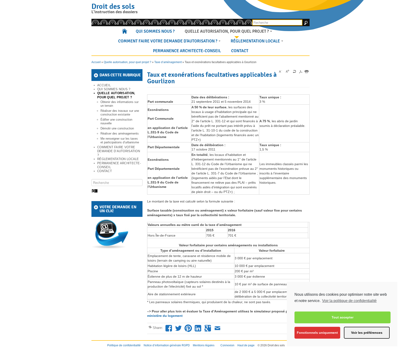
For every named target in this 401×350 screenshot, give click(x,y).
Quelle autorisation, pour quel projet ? (227, 31)
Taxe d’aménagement (168, 62)
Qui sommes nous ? (155, 31)
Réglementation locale (256, 41)
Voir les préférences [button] (366, 332)
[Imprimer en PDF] (301, 71)
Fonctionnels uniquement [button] (317, 332)
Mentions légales (203, 345)
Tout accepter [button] (342, 317)
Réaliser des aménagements (119, 133)
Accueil (125, 31)
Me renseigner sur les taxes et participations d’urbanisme (119, 140)
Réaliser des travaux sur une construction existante (119, 112)
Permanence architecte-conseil (187, 50)
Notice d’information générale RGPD (167, 345)
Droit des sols (113, 6)
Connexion (227, 345)
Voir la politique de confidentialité (349, 301)
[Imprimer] (307, 71)
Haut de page (246, 345)
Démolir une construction (117, 128)
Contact (239, 50)
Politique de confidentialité (124, 345)
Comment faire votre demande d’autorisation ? (168, 41)
